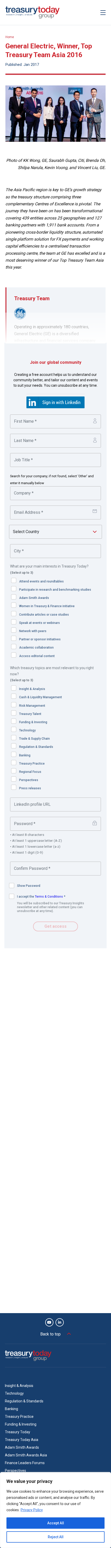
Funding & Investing (33, 722)
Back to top (50, 1334)
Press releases (30, 788)
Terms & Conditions (49, 896)
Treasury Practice (32, 763)
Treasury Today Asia (21, 1440)
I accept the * (41, 896)
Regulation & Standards (36, 747)
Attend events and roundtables (41, 581)
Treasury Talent (30, 714)
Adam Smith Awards (34, 598)
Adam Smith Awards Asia (26, 1455)
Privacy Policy (32, 1510)
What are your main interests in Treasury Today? (49, 569)
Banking (24, 755)
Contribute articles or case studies (44, 614)
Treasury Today (17, 1432)
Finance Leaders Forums (25, 1463)
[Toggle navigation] (103, 12)
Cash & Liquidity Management (40, 697)
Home (9, 37)
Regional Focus (30, 772)
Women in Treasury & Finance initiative (47, 606)
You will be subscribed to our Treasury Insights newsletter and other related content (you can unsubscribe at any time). (50, 907)
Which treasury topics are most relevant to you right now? (52, 674)
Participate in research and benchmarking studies (55, 589)
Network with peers (32, 631)
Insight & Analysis (32, 689)
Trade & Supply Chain (34, 738)
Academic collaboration (36, 647)
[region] (55, 1510)
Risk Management (32, 705)
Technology (27, 730)
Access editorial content (37, 656)
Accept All (55, 1523)
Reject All (56, 1537)
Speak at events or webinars (39, 623)
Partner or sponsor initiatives (40, 639)
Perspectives (28, 780)
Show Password (28, 886)
